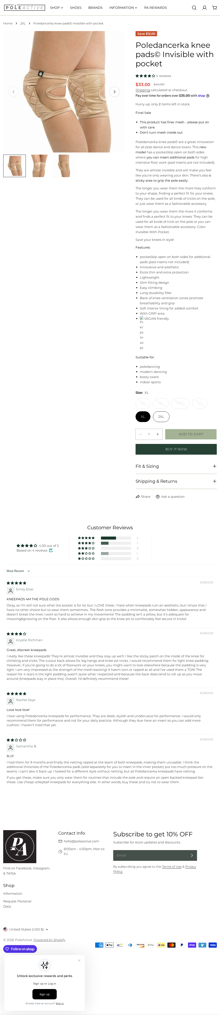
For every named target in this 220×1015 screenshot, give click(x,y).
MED (183, 405)
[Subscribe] (192, 855)
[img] (16, 583)
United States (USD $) (26, 929)
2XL (23, 23)
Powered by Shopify (49, 940)
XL (143, 417)
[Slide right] (114, 92)
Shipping (143, 90)
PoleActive (23, 940)
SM (163, 405)
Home (7, 23)
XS (145, 405)
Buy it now (176, 449)
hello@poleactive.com (81, 841)
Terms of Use (172, 866)
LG (203, 405)
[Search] (194, 7)
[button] (146, 76)
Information (12, 893)
